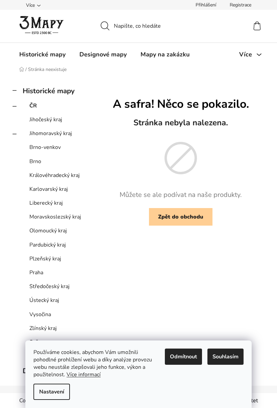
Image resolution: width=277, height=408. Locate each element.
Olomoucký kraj (48, 230)
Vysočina (40, 314)
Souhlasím (225, 356)
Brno (35, 161)
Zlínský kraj (43, 328)
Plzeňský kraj (45, 258)
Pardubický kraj (47, 245)
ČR (33, 105)
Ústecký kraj (44, 300)
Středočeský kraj (49, 286)
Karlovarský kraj (48, 189)
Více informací (84, 374)
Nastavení (51, 392)
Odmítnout (183, 356)
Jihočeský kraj (45, 119)
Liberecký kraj (46, 203)
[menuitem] (42, 54)
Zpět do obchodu (180, 217)
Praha (36, 272)
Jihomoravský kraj (50, 133)
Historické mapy (49, 91)
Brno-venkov (45, 147)
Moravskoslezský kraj (55, 217)
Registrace (240, 5)
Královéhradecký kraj (54, 175)
